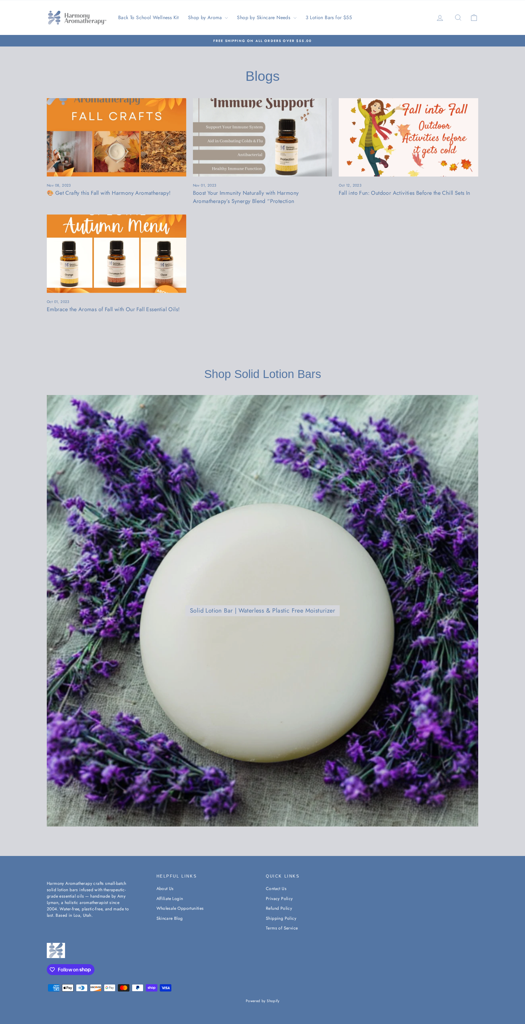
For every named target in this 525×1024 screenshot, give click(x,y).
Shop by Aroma (206, 17)
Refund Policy (279, 908)
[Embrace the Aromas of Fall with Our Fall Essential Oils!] (116, 254)
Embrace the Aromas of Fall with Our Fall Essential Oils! (113, 309)
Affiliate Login (169, 898)
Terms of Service (282, 928)
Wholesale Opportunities (180, 908)
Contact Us (276, 888)
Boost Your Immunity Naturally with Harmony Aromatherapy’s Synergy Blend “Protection (246, 197)
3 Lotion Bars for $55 (329, 17)
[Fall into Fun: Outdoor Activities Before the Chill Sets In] (408, 137)
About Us (165, 888)
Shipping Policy (281, 918)
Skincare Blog (169, 918)
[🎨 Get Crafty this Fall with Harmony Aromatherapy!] (116, 137)
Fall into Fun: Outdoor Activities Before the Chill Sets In (404, 193)
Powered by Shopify (262, 1001)
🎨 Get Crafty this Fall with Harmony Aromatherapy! (109, 193)
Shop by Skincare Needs (264, 17)
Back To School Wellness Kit (148, 17)
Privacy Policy (279, 898)
